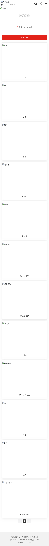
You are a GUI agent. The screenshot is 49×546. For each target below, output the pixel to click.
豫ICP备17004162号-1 (18, 540)
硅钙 (24, 475)
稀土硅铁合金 (24, 395)
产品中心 (24, 15)
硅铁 (24, 77)
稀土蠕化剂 (24, 316)
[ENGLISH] (40, 3)
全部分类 (24, 37)
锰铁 (24, 117)
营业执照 (31, 540)
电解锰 (24, 196)
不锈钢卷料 (24, 514)
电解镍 (24, 236)
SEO (37, 540)
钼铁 (24, 435)
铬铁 (24, 157)
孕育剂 (24, 355)
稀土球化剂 (24, 276)
